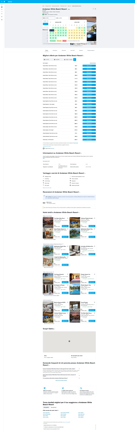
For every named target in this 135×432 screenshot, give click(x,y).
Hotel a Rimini (80, 412)
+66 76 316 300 (45, 13)
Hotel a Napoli (63, 415)
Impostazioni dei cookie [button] (47, 146)
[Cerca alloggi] (1, 7)
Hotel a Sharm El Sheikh (65, 412)
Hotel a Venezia (63, 414)
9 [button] (55, 30)
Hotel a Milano (81, 417)
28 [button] (50, 38)
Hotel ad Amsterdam (46, 414)
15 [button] (53, 32)
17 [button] (58, 32)
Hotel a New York (81, 414)
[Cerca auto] (1, 9)
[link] (50, 239)
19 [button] (63, 32)
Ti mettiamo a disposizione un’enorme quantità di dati (53, 427)
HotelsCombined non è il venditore (50, 425)
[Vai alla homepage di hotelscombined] (8, 1)
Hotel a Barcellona (46, 412)
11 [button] (60, 30)
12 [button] (63, 30)
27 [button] (65, 35)
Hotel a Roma (45, 415)
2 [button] (55, 27)
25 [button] (60, 35)
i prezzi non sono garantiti (66, 422)
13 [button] (65, 30)
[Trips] (1, 17)
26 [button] (63, 35)
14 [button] (50, 32)
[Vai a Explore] (1, 14)
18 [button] (60, 32)
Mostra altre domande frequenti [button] (61, 380)
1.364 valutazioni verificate (52, 14)
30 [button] (55, 38)
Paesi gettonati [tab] (53, 407)
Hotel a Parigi (63, 417)
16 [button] (55, 32)
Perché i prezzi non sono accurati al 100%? (52, 429)
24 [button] (58, 35)
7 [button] (50, 30)
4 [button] (60, 27)
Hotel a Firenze (81, 415)
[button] (2, 1)
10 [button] (58, 30)
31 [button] (81, 38)
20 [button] (65, 32)
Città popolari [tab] (46, 407)
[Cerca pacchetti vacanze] (1, 11)
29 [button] (53, 38)
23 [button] (55, 35)
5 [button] (69, 30)
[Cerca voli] (1, 5)
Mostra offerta (65, 226)
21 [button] (50, 35)
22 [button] (53, 35)
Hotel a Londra (45, 417)
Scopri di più (75, 142)
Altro (44, 158)
